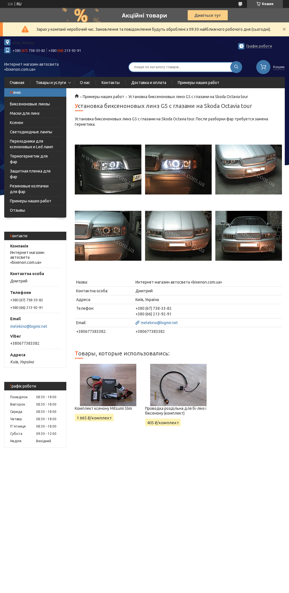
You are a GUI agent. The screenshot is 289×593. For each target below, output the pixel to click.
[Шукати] (236, 67)
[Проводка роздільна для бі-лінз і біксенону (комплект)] (178, 385)
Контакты (111, 83)
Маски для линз (25, 113)
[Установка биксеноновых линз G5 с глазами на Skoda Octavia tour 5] (178, 235)
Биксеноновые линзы (30, 104)
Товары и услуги (51, 83)
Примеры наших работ (198, 83)
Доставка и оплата (148, 83)
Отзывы (17, 210)
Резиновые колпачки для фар (29, 189)
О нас (85, 83)
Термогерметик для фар (29, 159)
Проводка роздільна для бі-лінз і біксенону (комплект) (175, 410)
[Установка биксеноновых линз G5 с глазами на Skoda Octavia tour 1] (108, 169)
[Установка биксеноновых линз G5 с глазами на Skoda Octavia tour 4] (108, 235)
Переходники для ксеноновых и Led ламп (31, 144)
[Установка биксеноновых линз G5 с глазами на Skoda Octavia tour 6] (248, 235)
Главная (17, 83)
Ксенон (16, 122)
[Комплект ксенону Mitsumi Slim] (108, 385)
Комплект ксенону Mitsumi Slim (103, 408)
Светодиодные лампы (31, 132)
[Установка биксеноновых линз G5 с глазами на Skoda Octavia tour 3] (248, 169)
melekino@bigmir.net (28, 326)
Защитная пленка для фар (30, 174)
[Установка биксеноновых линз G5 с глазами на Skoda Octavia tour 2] (178, 169)
